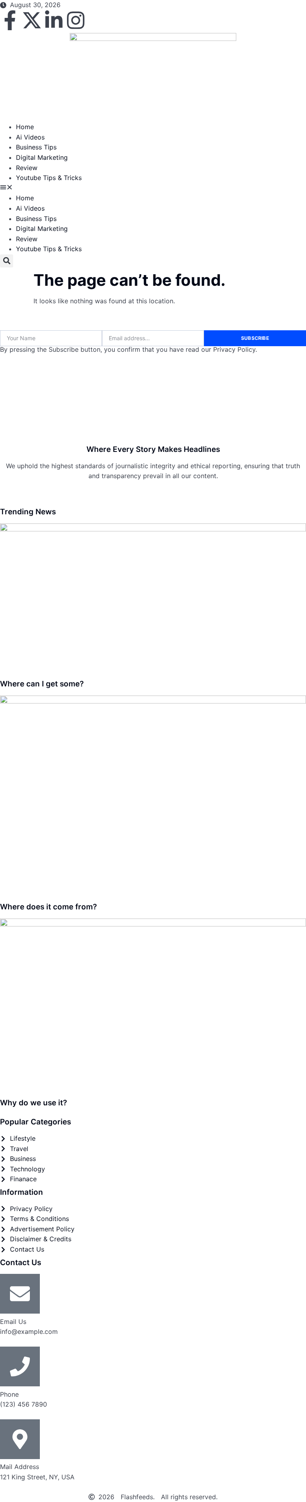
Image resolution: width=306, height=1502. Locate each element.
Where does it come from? (48, 906)
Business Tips (36, 147)
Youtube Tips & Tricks (49, 178)
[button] (153, 188)
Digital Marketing (42, 157)
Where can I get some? (42, 683)
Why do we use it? (33, 1102)
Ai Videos (30, 137)
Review (26, 168)
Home (25, 127)
